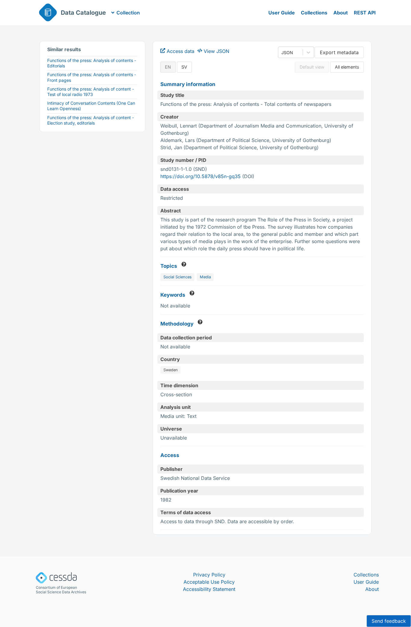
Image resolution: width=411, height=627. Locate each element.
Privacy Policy (209, 575)
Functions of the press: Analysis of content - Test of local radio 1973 (90, 91)
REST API (365, 13)
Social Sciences (177, 277)
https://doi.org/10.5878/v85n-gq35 (200, 176)
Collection (128, 13)
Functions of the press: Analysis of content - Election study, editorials (90, 120)
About (340, 13)
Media (205, 277)
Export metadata (339, 52)
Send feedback (389, 621)
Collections (314, 13)
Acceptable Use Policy (209, 582)
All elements (347, 66)
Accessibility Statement (209, 589)
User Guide (281, 13)
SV (184, 66)
